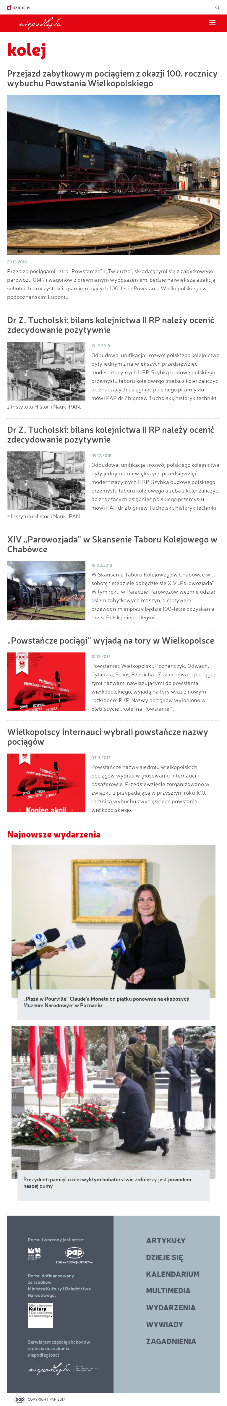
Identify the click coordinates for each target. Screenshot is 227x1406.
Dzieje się (164, 1257)
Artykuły (166, 1240)
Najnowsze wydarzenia (54, 834)
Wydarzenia (171, 1307)
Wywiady (164, 1324)
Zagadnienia (171, 1341)
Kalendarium (173, 1274)
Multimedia (168, 1290)
